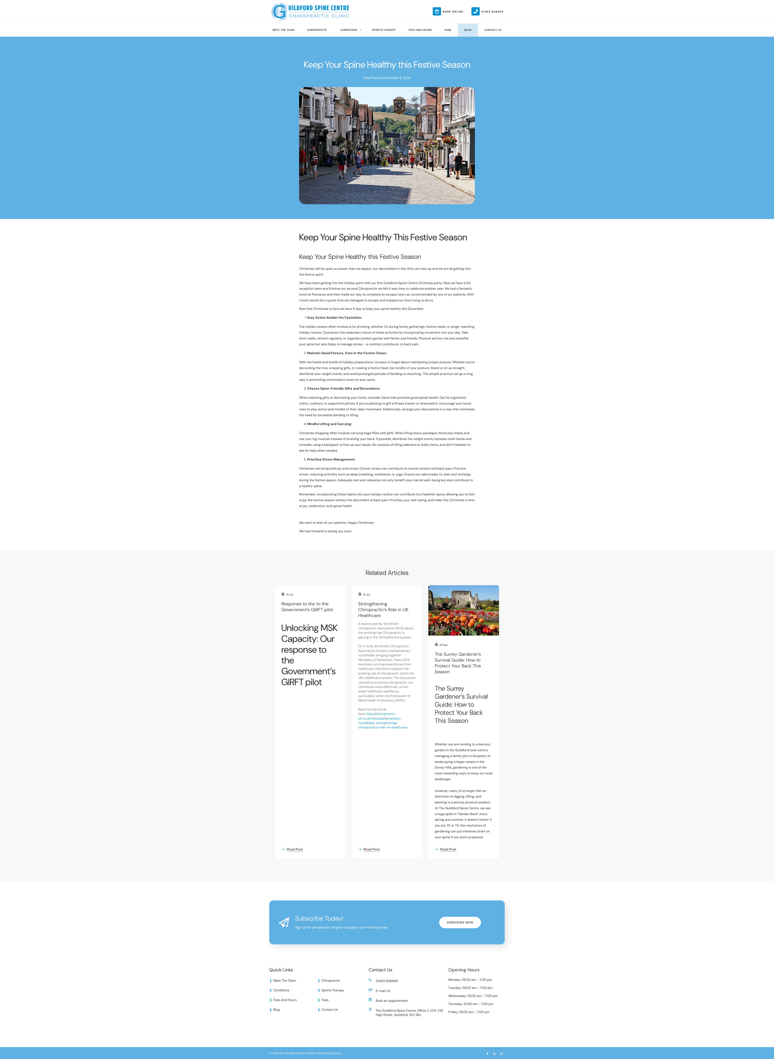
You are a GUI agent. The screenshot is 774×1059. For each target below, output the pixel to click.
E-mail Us (383, 991)
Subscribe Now (460, 919)
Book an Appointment (392, 1001)
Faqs (448, 30)
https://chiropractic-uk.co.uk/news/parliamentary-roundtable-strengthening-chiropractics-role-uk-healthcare (382, 720)
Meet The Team (283, 30)
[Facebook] (487, 1053)
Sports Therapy (384, 30)
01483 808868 (387, 981)
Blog (468, 30)
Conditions (348, 30)
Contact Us (492, 30)
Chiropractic (317, 30)
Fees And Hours (420, 30)
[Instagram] (501, 1053)
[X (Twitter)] (494, 1053)
